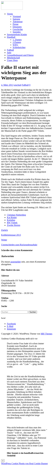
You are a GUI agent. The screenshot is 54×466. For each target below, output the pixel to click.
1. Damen (17, 39)
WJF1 (15, 45)
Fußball (10, 50)
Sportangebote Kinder (17, 34)
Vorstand (17, 16)
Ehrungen (17, 27)
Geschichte (18, 29)
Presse (15, 24)
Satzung (16, 19)
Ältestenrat (17, 21)
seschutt (17, 85)
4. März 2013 (7, 85)
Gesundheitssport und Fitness (20, 55)
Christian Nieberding (16, 215)
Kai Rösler (12, 217)
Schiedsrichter (19, 47)
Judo (9, 52)
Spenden (17, 32)
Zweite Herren (13, 225)
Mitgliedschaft (13, 57)
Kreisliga (11, 220)
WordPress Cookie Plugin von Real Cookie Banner (24, 463)
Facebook (11, 323)
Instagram (11, 329)
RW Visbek (12, 222)
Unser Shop (12, 60)
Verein (10, 14)
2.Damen (17, 42)
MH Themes (46, 334)
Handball (11, 37)
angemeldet (15, 262)
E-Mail (10, 326)
